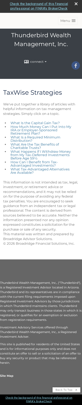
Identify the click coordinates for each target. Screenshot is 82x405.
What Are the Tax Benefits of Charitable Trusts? (35, 146)
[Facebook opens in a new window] (75, 68)
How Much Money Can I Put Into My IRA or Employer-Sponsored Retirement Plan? (41, 130)
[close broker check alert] (76, 3)
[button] (68, 20)
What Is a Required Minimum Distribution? (35, 139)
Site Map (6, 376)
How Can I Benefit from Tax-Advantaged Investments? (34, 163)
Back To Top (64, 389)
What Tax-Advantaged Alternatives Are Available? (40, 171)
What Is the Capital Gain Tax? (35, 123)
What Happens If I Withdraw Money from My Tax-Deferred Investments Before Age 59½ (41, 155)
